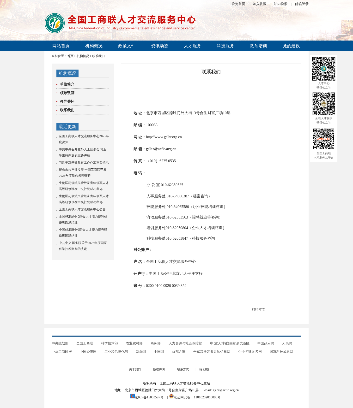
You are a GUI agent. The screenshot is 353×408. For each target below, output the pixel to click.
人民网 (287, 343)
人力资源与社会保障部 (185, 343)
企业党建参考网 (250, 352)
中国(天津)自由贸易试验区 (230, 343)
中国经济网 (88, 352)
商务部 (156, 343)
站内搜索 (280, 4)
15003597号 (155, 397)
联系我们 (67, 110)
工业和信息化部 (116, 352)
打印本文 (258, 309)
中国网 (159, 352)
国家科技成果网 (281, 352)
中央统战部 (60, 343)
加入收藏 (259, 4)
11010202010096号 (207, 397)
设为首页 (238, 4)
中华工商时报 (62, 352)
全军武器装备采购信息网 (211, 352)
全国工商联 (84, 343)
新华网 (141, 352)
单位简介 (67, 84)
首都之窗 (178, 352)
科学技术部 (109, 343)
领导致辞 (67, 93)
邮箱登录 (302, 4)
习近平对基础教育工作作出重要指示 (84, 162)
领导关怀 (67, 101)
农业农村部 (134, 343)
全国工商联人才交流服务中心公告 (82, 209)
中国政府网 (265, 343)
